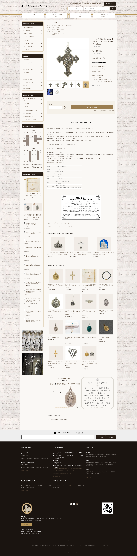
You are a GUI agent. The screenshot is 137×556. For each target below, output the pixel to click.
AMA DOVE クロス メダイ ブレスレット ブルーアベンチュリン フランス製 (105, 286)
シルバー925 (59, 34)
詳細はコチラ (24, 470)
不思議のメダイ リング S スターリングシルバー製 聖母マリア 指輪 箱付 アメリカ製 (89, 311)
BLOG (80, 15)
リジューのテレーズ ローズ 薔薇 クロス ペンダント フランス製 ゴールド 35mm (72, 286)
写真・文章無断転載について (91, 546)
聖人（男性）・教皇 (56, 24)
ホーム (48, 24)
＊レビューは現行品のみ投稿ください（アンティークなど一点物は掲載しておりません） (103, 80)
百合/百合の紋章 (60, 29)
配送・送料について (46, 546)
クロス (58, 31)
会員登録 (94, 3)
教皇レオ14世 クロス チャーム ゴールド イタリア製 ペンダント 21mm (33, 240)
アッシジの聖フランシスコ (67, 25)
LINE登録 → (26, 524)
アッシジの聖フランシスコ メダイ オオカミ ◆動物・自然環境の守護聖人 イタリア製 (33, 265)
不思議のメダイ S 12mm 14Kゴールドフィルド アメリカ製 (105, 336)
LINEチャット (72, 486)
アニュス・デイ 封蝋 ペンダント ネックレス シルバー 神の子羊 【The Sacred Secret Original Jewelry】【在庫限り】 (72, 312)
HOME (33, 15)
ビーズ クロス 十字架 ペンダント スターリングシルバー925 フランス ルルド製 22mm (80, 253)
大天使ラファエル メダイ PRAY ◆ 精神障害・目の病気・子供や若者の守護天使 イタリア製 (33, 320)
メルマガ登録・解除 (76, 3)
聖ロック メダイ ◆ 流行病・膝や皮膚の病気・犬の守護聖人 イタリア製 (28, 215)
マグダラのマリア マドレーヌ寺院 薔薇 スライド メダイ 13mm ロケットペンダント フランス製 (57, 253)
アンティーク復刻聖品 (52, 22)
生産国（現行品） (55, 33)
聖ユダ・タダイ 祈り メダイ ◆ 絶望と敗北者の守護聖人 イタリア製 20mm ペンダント (33, 291)
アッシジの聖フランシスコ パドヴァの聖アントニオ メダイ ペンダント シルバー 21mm (55, 311)
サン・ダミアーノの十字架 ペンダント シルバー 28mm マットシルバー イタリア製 (33, 311)
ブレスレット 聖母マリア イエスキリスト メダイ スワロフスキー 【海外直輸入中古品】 (72, 337)
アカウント (86, 3)
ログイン (101, 3)
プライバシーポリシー (78, 546)
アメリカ (63, 33)
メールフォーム (64, 486)
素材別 (53, 34)
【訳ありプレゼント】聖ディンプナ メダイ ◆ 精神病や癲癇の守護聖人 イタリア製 (89, 286)
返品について (97, 111)
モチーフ (53, 27)
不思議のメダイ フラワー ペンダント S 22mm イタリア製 (105, 310)
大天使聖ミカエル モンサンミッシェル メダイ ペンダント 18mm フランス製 (33, 225)
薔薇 (58, 27)
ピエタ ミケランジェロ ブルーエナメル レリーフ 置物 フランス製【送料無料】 (103, 253)
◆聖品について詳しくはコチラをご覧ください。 (59, 223)
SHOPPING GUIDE (56, 15)
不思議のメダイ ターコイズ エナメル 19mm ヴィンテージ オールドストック (89, 337)
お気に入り (97, 85)
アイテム (111, 4)
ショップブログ (68, 547)
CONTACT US (104, 15)
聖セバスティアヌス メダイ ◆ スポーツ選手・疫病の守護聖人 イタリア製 (37, 215)
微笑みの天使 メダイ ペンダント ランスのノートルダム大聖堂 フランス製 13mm (89, 363)
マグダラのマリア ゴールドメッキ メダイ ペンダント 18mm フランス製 (55, 286)
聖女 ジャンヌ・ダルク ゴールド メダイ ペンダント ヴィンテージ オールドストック (33, 300)
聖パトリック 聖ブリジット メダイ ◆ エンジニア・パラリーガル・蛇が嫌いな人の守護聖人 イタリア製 (33, 256)
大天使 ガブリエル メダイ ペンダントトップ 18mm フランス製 (33, 282)
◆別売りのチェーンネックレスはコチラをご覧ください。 (61, 227)
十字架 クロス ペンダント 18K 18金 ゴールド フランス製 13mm (55, 362)
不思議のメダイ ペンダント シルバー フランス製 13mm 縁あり (55, 336)
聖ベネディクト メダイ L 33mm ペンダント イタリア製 (33, 233)
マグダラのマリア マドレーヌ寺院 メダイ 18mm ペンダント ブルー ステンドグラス (33, 274)
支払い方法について (36, 546)
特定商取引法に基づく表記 (107, 111)
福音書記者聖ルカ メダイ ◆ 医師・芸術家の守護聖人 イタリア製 (33, 248)
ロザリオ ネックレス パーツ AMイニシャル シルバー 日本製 (72, 362)
